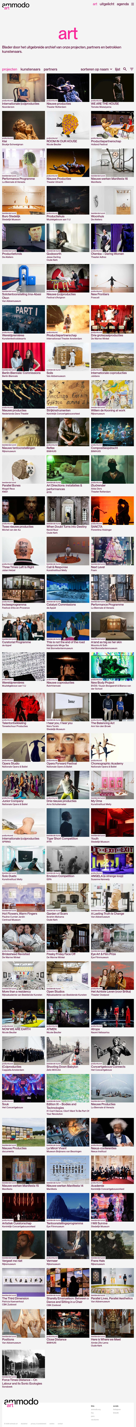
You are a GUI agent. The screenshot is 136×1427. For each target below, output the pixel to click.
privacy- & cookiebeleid (38, 1424)
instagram (117, 1409)
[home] (15, 5)
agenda (123, 4)
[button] (132, 4)
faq (92, 1413)
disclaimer (24, 1424)
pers (92, 1416)
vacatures (95, 1420)
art (95, 4)
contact (60, 1424)
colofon (52, 1424)
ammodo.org (96, 1409)
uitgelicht (107, 4)
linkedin (116, 1413)
